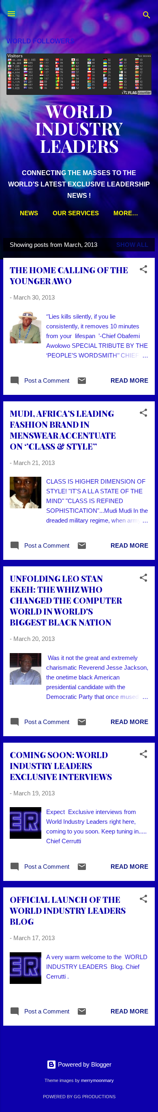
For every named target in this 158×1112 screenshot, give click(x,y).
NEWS (29, 213)
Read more (129, 380)
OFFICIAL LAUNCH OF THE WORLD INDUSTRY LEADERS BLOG (68, 910)
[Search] (147, 16)
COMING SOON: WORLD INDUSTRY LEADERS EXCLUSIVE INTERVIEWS (61, 765)
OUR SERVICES (76, 213)
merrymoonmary (97, 1080)
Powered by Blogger (83, 1064)
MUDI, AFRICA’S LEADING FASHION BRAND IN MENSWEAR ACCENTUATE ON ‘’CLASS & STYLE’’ (63, 430)
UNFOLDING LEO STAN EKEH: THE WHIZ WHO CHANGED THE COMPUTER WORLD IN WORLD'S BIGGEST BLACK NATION (66, 600)
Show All (132, 244)
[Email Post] (82, 383)
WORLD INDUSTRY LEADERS (79, 128)
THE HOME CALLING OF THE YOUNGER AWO (69, 275)
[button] (143, 270)
